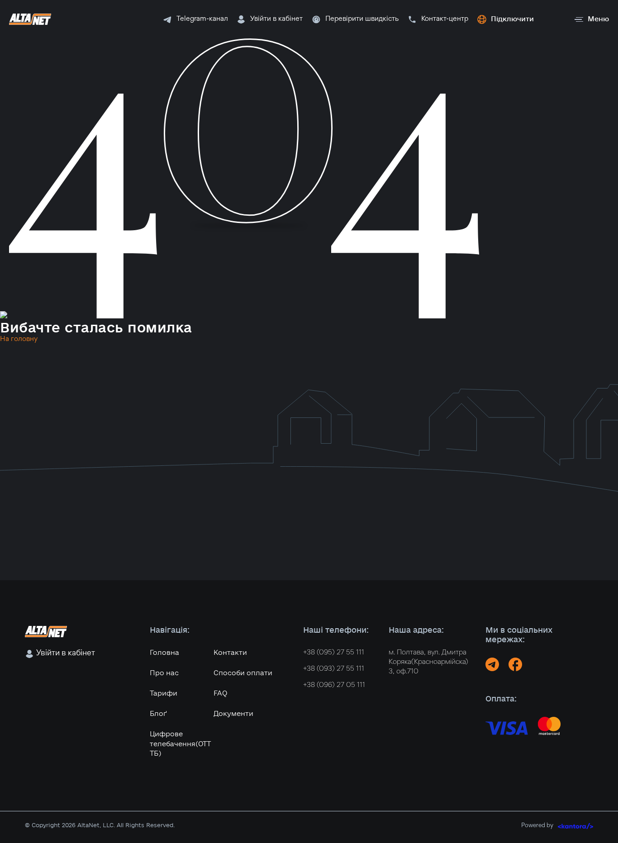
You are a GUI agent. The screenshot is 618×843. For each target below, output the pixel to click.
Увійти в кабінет (276, 19)
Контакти (230, 653)
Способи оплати (243, 673)
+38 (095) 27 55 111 (333, 652)
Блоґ (158, 714)
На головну (19, 339)
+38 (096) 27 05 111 (334, 685)
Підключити (512, 19)
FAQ (220, 693)
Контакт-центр (444, 19)
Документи (233, 714)
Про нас (164, 673)
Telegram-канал (202, 19)
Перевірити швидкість (362, 19)
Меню (598, 19)
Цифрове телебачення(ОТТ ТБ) (180, 744)
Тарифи (163, 693)
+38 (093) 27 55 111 (333, 669)
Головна (164, 653)
